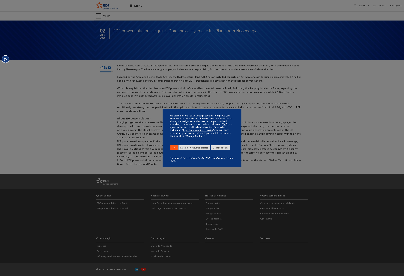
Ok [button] (174, 147)
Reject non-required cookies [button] (194, 148)
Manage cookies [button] (220, 148)
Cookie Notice (205, 158)
